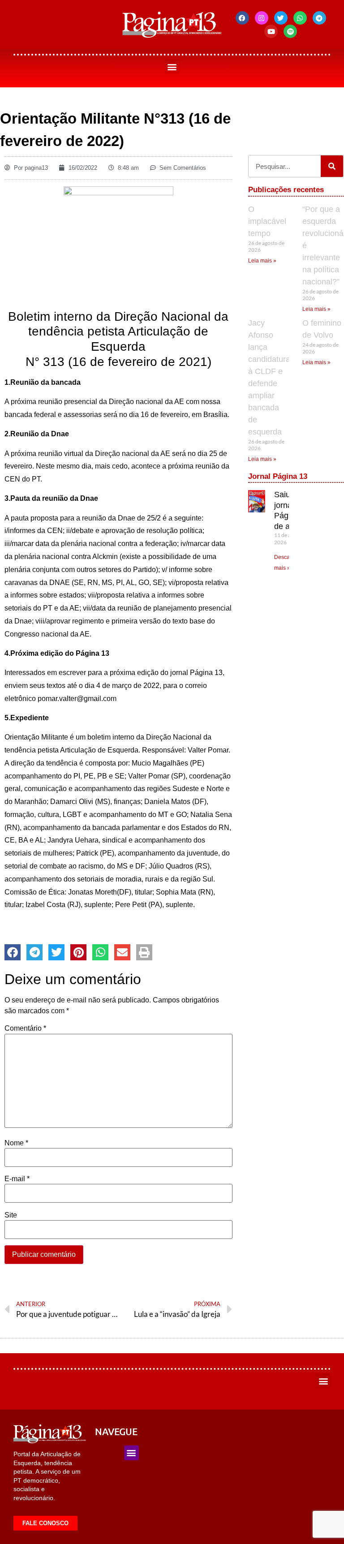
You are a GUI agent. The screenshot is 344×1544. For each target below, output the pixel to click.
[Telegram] (319, 18)
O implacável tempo (267, 221)
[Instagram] (261, 18)
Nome (16, 1143)
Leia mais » (262, 261)
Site (10, 1215)
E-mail (17, 1179)
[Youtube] (271, 31)
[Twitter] (281, 18)
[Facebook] (242, 18)
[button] (172, 66)
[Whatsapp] (300, 18)
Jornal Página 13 (277, 476)
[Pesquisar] (332, 166)
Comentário (25, 1028)
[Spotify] (290, 31)
